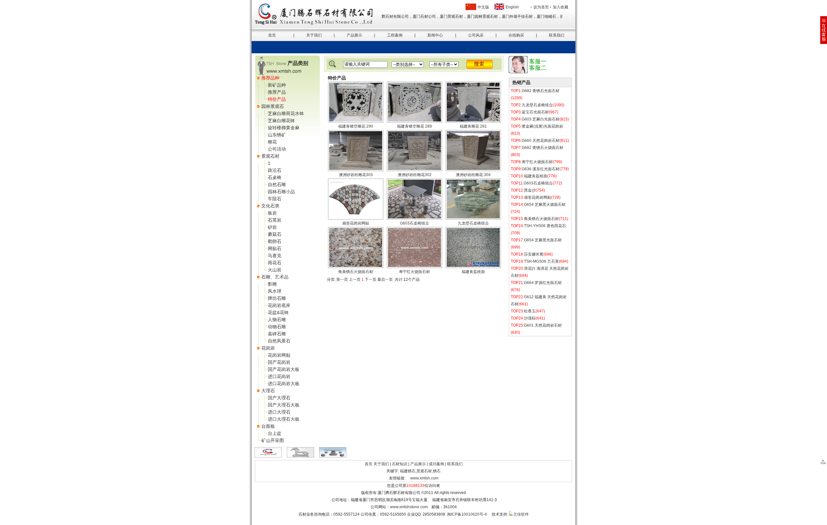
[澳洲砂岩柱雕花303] (355, 170)
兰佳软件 (521, 514)
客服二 (538, 68)
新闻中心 (435, 35)
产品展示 (354, 35)
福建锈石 (407, 471)
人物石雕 (277, 319)
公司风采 (476, 35)
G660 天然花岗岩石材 (541, 140)
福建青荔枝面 (473, 271)
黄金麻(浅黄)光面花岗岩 (542, 126)
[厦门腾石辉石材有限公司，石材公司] (268, 456)
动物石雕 (277, 326)
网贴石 (274, 248)
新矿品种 (277, 85)
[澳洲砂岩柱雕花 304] (473, 170)
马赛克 (274, 255)
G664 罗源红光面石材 (543, 282)
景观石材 (270, 156)
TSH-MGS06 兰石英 (541, 261)
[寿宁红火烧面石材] (414, 267)
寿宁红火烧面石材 (414, 271)
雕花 (272, 141)
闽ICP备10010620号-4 (467, 514)
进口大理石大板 (283, 419)
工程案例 (395, 35)
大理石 (268, 390)
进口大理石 (279, 412)
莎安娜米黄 (533, 254)
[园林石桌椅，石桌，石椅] (332, 456)
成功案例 (436, 464)
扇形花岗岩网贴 (355, 223)
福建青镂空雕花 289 (414, 126)
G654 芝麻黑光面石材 (543, 240)
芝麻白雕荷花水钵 (286, 113)
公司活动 (277, 149)
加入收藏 (560, 7)
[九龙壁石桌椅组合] (473, 218)
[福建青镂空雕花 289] (414, 121)
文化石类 (270, 205)
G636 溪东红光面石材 (541, 169)
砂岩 (272, 227)
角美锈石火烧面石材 (355, 271)
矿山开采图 (272, 440)
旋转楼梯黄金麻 (283, 127)
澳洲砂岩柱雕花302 (415, 175)
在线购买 (516, 35)
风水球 (274, 291)
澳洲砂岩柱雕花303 (356, 175)
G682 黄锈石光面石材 (541, 91)
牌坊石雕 (277, 298)
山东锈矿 (277, 134)
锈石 (437, 471)
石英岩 (274, 220)
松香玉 (530, 311)
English (512, 7)
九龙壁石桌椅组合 (473, 223)
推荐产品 (277, 92)
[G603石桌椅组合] (414, 218)
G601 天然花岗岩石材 (543, 325)
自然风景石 (279, 340)
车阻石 (274, 198)
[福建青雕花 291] (473, 121)
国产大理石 (279, 397)
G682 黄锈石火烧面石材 (542, 147)
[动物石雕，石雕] (300, 456)
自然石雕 (277, 184)
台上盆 (274, 433)
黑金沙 (530, 190)
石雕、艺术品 (274, 276)
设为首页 (541, 7)
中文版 (483, 7)
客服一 (538, 61)
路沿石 (274, 170)
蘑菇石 (274, 234)
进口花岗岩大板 (283, 383)
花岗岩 (268, 348)
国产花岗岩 (279, 362)
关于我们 (314, 35)
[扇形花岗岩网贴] (355, 218)
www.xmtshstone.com (409, 507)
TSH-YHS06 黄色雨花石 (545, 226)
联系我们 (556, 35)
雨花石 (274, 262)
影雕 (272, 284)
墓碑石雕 (277, 333)
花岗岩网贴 (279, 355)
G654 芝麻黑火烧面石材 (545, 204)
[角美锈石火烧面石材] (355, 267)
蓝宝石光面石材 (535, 112)
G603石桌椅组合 (414, 223)
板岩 (272, 212)
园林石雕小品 (281, 191)
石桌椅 (274, 177)
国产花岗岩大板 (283, 369)
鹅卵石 (274, 241)
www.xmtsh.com (424, 478)
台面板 (268, 426)
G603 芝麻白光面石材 (541, 119)
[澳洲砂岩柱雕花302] (414, 170)
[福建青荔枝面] (473, 267)
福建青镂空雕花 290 (355, 126)
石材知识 (399, 464)
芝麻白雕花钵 (281, 120)
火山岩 (274, 269)
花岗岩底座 (279, 305)
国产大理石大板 (283, 404)
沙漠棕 (530, 318)
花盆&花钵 (278, 312)
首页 (272, 35)
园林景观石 (272, 106)
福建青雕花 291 (473, 126)
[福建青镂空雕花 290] (355, 121)
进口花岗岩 (279, 376)
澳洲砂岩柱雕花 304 (473, 175)
